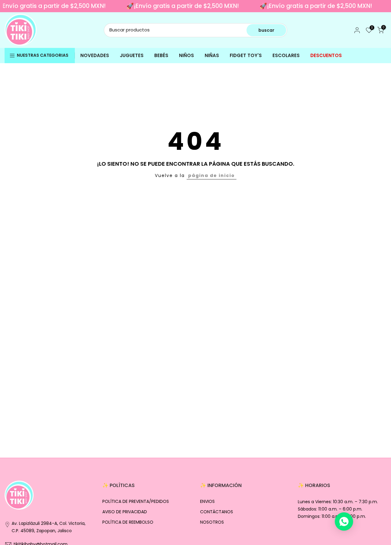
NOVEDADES (94, 55)
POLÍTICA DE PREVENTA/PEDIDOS (135, 501)
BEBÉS (161, 55)
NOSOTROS (212, 522)
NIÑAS (212, 55)
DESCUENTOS (326, 55)
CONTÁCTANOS (216, 512)
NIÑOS (186, 55)
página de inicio (211, 175)
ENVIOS (207, 501)
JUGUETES (132, 55)
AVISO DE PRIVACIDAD (124, 512)
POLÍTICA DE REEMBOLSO (127, 522)
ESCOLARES (286, 55)
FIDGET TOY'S (246, 55)
